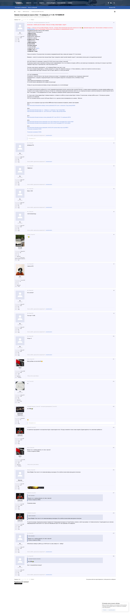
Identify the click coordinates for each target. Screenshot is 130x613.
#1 (113, 22)
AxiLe (20, 367)
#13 (113, 406)
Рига (19, 286)
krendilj (20, 247)
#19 (113, 533)
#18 (113, 513)
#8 (113, 290)
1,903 (21, 396)
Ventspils (19, 377)
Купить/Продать (51, 3)
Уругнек (20, 480)
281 (20, 252)
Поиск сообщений (32, 7)
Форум (35, 3)
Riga (19, 41)
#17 (113, 492)
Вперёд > (32, 19)
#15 (113, 447)
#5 (113, 211)
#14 (113, 427)
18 (18, 255)
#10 (113, 336)
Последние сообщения (21, 7)
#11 (113, 359)
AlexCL (37, 48)
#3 (113, 165)
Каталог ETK (112, 7)
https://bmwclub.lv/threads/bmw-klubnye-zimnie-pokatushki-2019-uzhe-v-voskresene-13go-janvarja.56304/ (51, 105)
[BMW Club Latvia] (19, 3)
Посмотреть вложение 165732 (34, 129)
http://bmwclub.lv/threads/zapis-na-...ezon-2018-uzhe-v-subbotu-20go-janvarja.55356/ (46, 111)
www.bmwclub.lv (49, 135)
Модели (41, 3)
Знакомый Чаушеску (20, 414)
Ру (29, 138)
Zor (20, 276)
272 (20, 419)
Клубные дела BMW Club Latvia (27, 16)
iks (43, 16)
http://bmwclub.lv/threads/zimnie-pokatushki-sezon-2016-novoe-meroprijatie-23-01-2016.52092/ (49, 123)
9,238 (21, 372)
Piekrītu (104, 610)
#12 (113, 381)
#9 (113, 313)
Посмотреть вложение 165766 (34, 132)
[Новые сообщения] (109, 3)
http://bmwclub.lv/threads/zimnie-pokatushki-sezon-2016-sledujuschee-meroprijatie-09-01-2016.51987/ (50, 121)
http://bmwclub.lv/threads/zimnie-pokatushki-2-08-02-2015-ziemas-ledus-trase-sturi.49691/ (47, 127)
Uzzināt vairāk (111, 610)
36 (20, 281)
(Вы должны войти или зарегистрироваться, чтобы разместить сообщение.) (101, 579)
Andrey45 (20, 435)
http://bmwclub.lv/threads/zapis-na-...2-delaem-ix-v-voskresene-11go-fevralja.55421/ (46, 110)
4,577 (21, 485)
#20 (113, 556)
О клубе (70, 3)
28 (18, 422)
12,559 (21, 439)
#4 (113, 188)
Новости (28, 3)
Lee (20, 391)
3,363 (21, 37)
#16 (113, 469)
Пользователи (61, 3)
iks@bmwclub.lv (31, 29)
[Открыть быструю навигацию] (115, 12)
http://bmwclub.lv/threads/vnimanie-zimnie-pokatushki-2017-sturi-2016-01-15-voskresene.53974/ (49, 117)
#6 (113, 234)
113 (18, 40)
